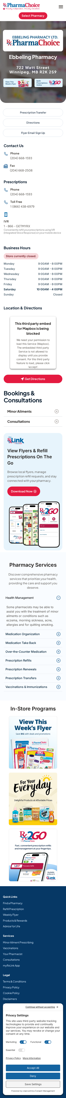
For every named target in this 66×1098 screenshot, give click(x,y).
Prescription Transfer (33, 112)
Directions (33, 122)
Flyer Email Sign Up (33, 132)
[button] (60, 6)
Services (8, 935)
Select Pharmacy (33, 15)
